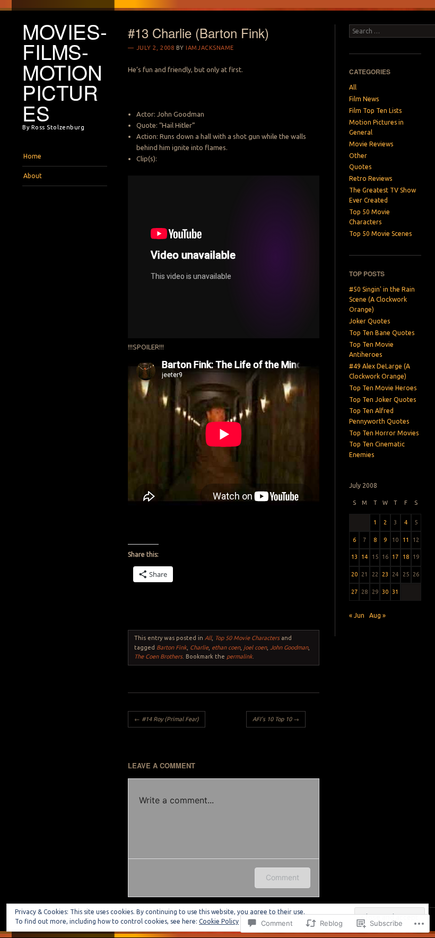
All (208, 638)
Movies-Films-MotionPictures (64, 71)
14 (364, 557)
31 (395, 592)
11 (406, 540)
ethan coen (226, 647)
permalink (240, 656)
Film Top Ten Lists (375, 110)
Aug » (377, 615)
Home (32, 156)
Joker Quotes (369, 321)
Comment (282, 877)
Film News (364, 98)
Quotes (360, 166)
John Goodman (289, 647)
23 (385, 574)
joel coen (255, 647)
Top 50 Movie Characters (247, 638)
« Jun (356, 615)
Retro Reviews (370, 178)
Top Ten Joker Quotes (382, 399)
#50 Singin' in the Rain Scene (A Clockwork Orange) (382, 299)
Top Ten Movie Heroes (382, 387)
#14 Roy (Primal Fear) (166, 719)
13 (354, 557)
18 (406, 557)
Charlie (199, 647)
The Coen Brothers (158, 656)
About (32, 175)
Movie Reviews (371, 144)
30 (385, 592)
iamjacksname (210, 48)
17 (395, 557)
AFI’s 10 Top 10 (276, 719)
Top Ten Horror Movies (384, 432)
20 (354, 574)
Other (358, 155)
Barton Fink (171, 647)
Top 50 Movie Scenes (380, 233)
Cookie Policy (219, 921)
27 (354, 592)
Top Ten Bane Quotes (381, 332)
